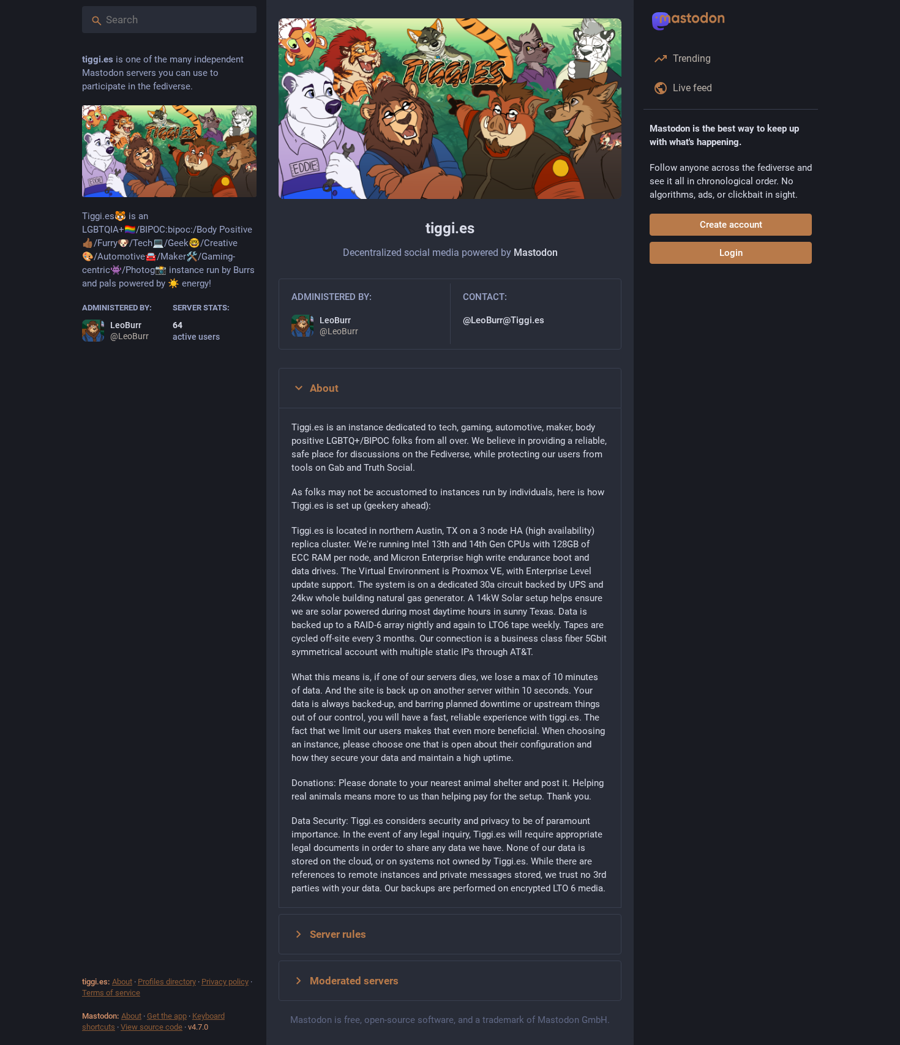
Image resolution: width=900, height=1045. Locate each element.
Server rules (338, 934)
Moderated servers (354, 981)
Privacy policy (225, 981)
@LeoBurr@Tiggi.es (503, 320)
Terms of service (111, 992)
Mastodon (536, 252)
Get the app (167, 1016)
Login (731, 252)
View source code (151, 1027)
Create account (731, 224)
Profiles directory (167, 981)
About (122, 981)
